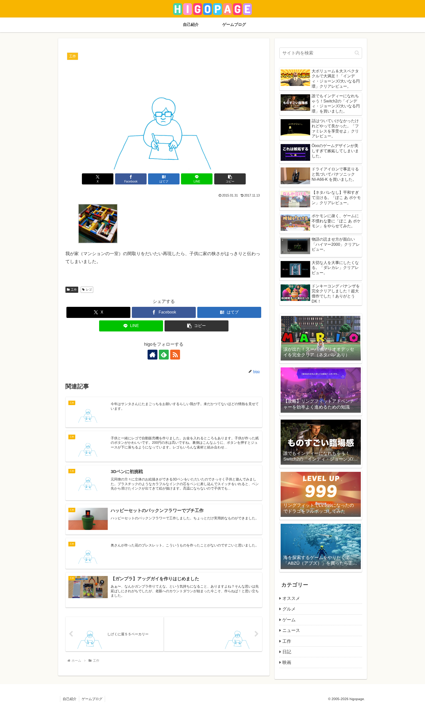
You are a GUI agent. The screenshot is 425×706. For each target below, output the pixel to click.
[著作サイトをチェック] (152, 355)
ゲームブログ (92, 699)
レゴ (89, 289)
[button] (230, 178)
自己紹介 (69, 699)
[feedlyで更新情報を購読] (164, 355)
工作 (74, 289)
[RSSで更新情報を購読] (175, 355)
